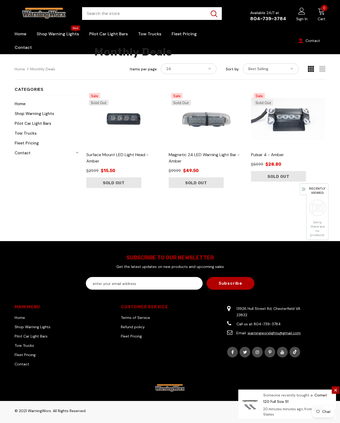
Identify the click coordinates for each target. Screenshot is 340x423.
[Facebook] (232, 352)
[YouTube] (282, 352)
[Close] (335, 390)
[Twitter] (245, 352)
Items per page (143, 69)
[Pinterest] (270, 352)
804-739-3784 (268, 18)
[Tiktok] (295, 352)
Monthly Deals (42, 69)
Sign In (302, 18)
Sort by (232, 69)
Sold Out (114, 183)
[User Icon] (302, 11)
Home (20, 69)
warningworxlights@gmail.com (274, 333)
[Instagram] (257, 352)
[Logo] (44, 13)
